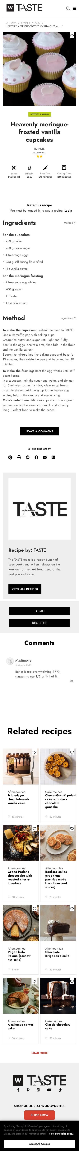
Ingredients (67, 318)
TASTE (41, 149)
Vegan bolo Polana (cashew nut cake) (19, 956)
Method (69, 223)
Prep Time (45, 173)
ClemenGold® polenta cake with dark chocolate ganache (61, 801)
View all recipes (25, 589)
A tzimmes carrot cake (20, 1026)
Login (68, 210)
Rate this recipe (39, 205)
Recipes (25, 23)
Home (13, 23)
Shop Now (39, 1115)
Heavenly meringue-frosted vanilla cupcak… (33, 26)
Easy (37, 23)
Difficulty (29, 173)
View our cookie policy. (61, 1133)
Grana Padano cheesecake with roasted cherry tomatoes (20, 877)
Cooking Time (64, 173)
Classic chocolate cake (58, 1026)
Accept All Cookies (39, 1144)
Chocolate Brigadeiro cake (57, 954)
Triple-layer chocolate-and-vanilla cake (18, 799)
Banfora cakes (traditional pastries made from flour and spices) (56, 879)
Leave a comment (39, 431)
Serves (14, 173)
